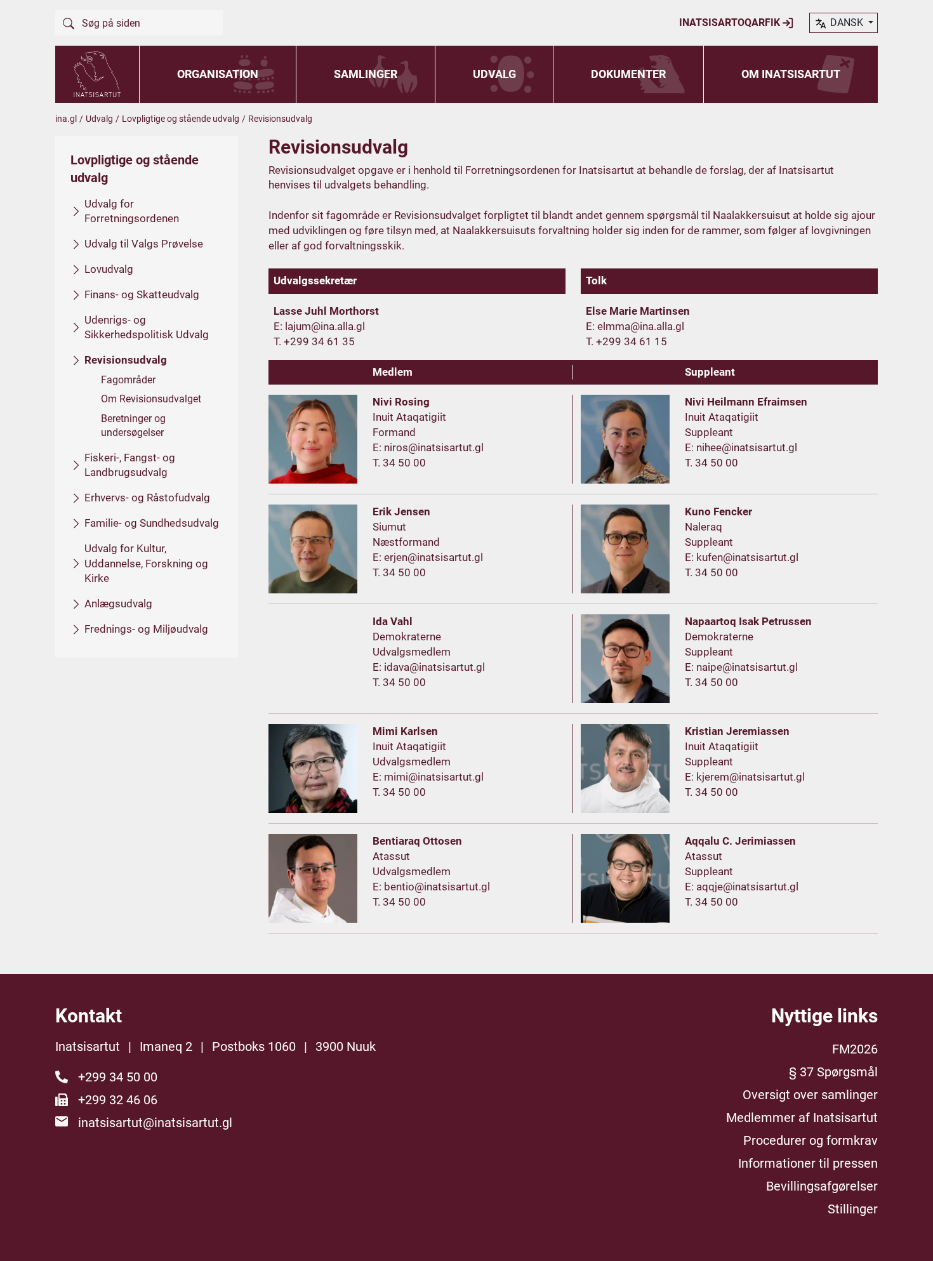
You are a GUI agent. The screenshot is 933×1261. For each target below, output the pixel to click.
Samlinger (365, 74)
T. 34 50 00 (399, 462)
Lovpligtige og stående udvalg (180, 119)
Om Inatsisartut (790, 74)
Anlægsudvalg (118, 603)
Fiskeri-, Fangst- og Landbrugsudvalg (129, 465)
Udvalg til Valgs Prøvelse (143, 243)
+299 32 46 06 (117, 1099)
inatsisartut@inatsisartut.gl (155, 1122)
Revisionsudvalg (125, 359)
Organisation (217, 74)
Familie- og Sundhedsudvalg (151, 523)
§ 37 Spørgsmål (833, 1071)
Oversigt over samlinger (810, 1094)
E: (279, 326)
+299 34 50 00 (117, 1077)
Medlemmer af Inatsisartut (802, 1117)
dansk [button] (847, 23)
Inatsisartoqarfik (731, 23)
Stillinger (853, 1209)
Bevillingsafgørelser (822, 1186)
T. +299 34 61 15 (626, 341)
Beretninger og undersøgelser (133, 426)
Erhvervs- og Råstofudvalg (147, 497)
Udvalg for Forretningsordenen (131, 211)
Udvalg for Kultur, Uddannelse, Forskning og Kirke (146, 563)
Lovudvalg (108, 269)
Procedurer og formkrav (810, 1140)
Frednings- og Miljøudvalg (146, 629)
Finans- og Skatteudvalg (141, 294)
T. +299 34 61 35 (314, 341)
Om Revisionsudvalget (151, 399)
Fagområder (128, 380)
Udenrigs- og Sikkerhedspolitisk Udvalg (146, 327)
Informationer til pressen (808, 1163)
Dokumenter (628, 74)
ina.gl (66, 119)
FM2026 (855, 1049)
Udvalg (494, 74)
